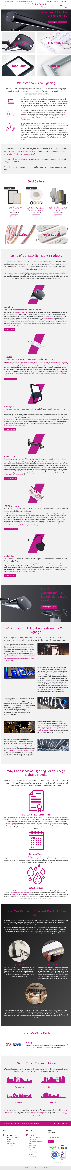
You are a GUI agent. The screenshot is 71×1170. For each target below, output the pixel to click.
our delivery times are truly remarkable (21, 857)
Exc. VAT (47, 1)
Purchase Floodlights (10, 429)
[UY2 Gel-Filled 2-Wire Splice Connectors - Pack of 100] (58, 196)
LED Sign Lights (52, 22)
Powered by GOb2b (42, 1167)
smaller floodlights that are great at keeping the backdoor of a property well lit (40, 419)
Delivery (31, 1154)
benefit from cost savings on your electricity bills (21, 750)
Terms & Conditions (34, 1137)
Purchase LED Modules (10, 379)
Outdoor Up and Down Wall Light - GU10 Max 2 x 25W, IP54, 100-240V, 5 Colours (36, 208)
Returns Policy (33, 1150)
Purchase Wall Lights (10, 575)
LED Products (62, 22)
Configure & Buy (50, 606)
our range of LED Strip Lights (22, 524)
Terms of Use (32, 1139)
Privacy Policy (32, 1145)
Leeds (36, 1069)
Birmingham (53, 1087)
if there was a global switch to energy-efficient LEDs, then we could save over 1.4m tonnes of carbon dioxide (51, 728)
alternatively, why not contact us (21, 154)
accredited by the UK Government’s (46, 823)
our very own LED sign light (20, 312)
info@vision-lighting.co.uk (25, 1)
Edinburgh (19, 1102)
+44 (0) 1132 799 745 (9, 1)
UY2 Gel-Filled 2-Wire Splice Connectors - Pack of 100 (58, 208)
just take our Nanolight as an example (58, 685)
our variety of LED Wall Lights (16, 571)
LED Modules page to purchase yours (58, 373)
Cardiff (53, 1102)
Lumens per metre (49, 318)
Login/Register (63, 1)
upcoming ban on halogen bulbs (22, 705)
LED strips (19, 967)
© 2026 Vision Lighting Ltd (30, 1167)
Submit (51, 1141)
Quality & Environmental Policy (35, 1142)
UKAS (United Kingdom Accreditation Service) (19, 825)
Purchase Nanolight (9, 329)
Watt (22, 366)
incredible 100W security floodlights (13, 421)
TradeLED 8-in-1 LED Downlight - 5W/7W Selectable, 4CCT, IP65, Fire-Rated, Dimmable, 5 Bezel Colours (14, 208)
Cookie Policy (32, 1147)
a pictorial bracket (39, 467)
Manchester (19, 1087)
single (59, 364)
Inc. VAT (54, 1)
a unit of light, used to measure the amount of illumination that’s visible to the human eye (19, 658)
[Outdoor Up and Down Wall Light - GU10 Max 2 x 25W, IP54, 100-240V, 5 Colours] (36, 196)
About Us (31, 1135)
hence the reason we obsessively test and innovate (17, 933)
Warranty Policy (33, 1156)
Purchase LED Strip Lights (11, 528)
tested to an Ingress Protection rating (22, 892)
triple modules (8, 366)
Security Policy (33, 1152)
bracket (56, 462)
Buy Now (15, 215)
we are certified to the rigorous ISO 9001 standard (39, 817)
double (63, 364)
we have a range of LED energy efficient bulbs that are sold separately (47, 569)
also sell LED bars (36, 366)
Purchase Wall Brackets (10, 478)
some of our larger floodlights (20, 894)
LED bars (23, 373)
